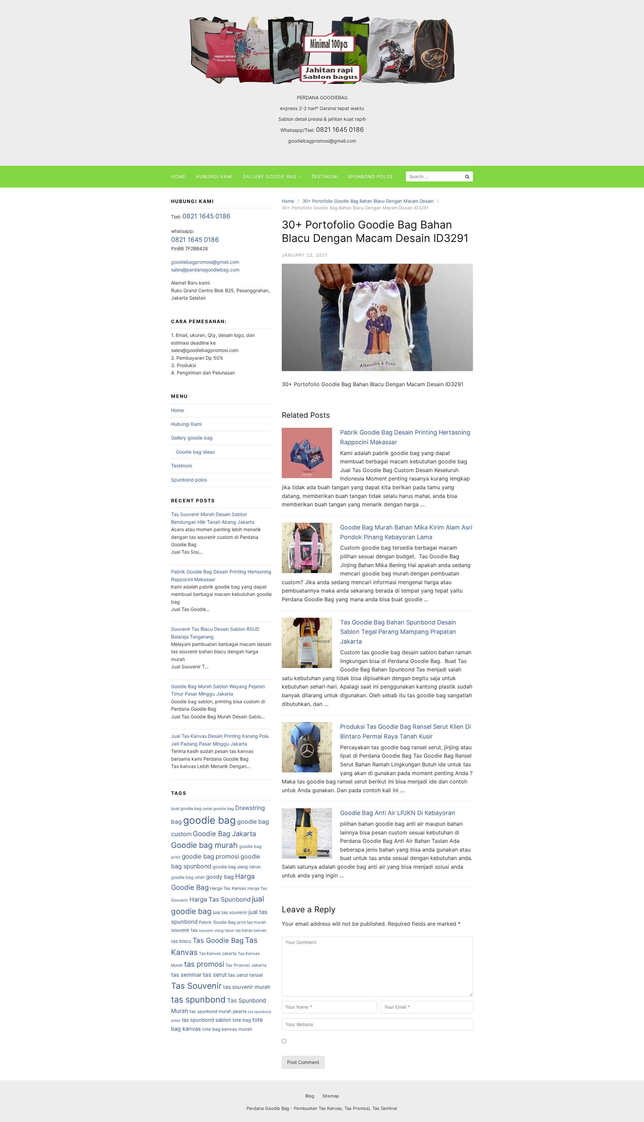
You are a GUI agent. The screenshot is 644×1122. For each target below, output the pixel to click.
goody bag (220, 876)
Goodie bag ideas (195, 452)
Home (178, 176)
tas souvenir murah (246, 987)
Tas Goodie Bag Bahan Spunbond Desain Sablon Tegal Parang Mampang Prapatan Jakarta (398, 632)
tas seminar (186, 974)
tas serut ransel (245, 975)
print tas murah (251, 922)
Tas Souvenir (196, 986)
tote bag (241, 1020)
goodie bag (209, 820)
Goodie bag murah (204, 845)
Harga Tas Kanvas (228, 888)
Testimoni (324, 176)
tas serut (215, 974)
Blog (309, 1096)
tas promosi (204, 964)
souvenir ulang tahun (216, 930)
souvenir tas (184, 930)
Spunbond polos (370, 176)
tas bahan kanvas (250, 930)
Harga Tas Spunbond (220, 899)
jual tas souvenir (230, 912)
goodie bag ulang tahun (237, 866)
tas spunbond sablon (206, 1020)
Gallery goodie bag (270, 176)
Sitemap (330, 1096)
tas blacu (181, 941)
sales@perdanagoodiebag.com (205, 269)
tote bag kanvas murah (227, 1029)
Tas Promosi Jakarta (245, 965)
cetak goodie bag (218, 808)
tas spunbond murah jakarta (218, 1011)
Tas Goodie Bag (218, 940)
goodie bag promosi (210, 856)
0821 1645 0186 (340, 130)
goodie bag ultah (188, 877)
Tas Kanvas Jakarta (217, 953)
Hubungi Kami (214, 176)
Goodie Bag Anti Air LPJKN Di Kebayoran (397, 812)
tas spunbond (198, 999)
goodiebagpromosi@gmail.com (322, 141)
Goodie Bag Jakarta (224, 833)
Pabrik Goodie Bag (217, 922)
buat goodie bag (186, 808)
